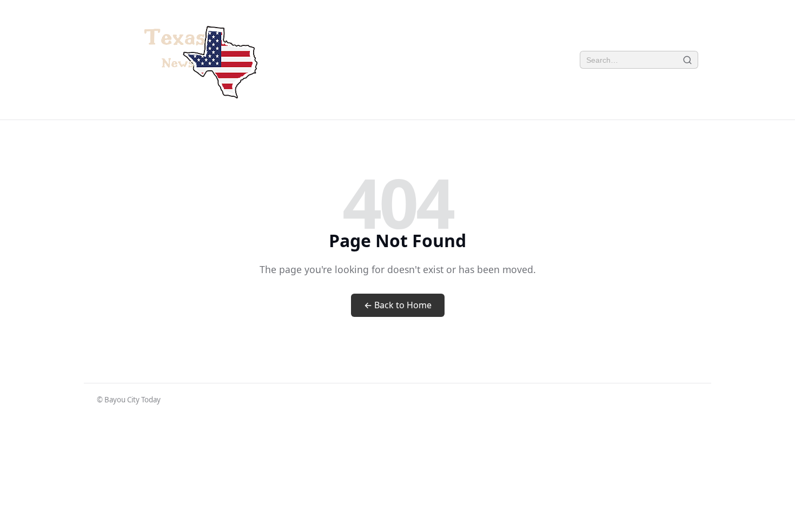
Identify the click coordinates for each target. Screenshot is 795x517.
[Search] (688, 59)
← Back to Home (398, 305)
